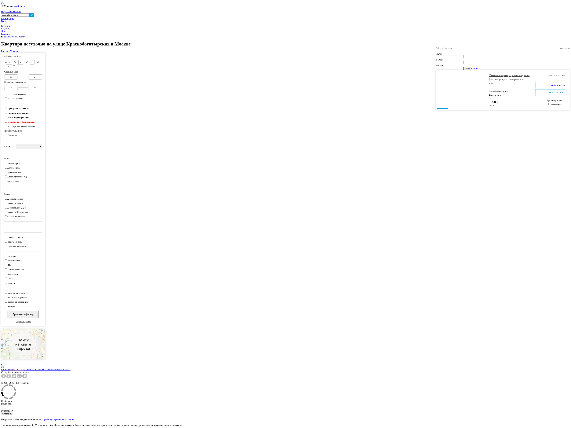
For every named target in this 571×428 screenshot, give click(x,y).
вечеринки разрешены (18, 302)
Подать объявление (11, 11)
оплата (57, 369)
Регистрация (7, 18)
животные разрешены (17, 297)
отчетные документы (17, 246)
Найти (467, 68)
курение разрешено (16, 293)
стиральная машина (16, 270)
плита (10, 278)
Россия (4, 51)
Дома (4, 31)
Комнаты (5, 34)
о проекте (29, 369)
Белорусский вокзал (16, 217)
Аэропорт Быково (15, 199)
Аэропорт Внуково (15, 203)
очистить (475, 68)
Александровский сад (17, 177)
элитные (11, 306)
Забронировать (557, 85)
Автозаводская (13, 168)
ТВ (9, 265)
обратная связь (16, 369)
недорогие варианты (17, 94)
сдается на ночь (15, 242)
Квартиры (6, 26)
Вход (3, 21)
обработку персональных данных (59, 419)
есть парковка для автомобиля (21, 126)
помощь (5, 369)
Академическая (14, 172)
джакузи (11, 283)
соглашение (48, 369)
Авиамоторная (13, 163)
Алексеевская (13, 181)
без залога (12, 135)
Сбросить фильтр (23, 322)
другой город (18, 6)
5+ (19, 67)
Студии (5, 28)
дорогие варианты (16, 98)
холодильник (13, 274)
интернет (12, 256)
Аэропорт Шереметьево (17, 212)
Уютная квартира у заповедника (509, 75)
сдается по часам (15, 237)
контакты (65, 369)
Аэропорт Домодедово (17, 208)
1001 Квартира (21, 383)
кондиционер (14, 261)
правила (38, 369)
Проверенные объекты (15, 36)
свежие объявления (13, 131)
